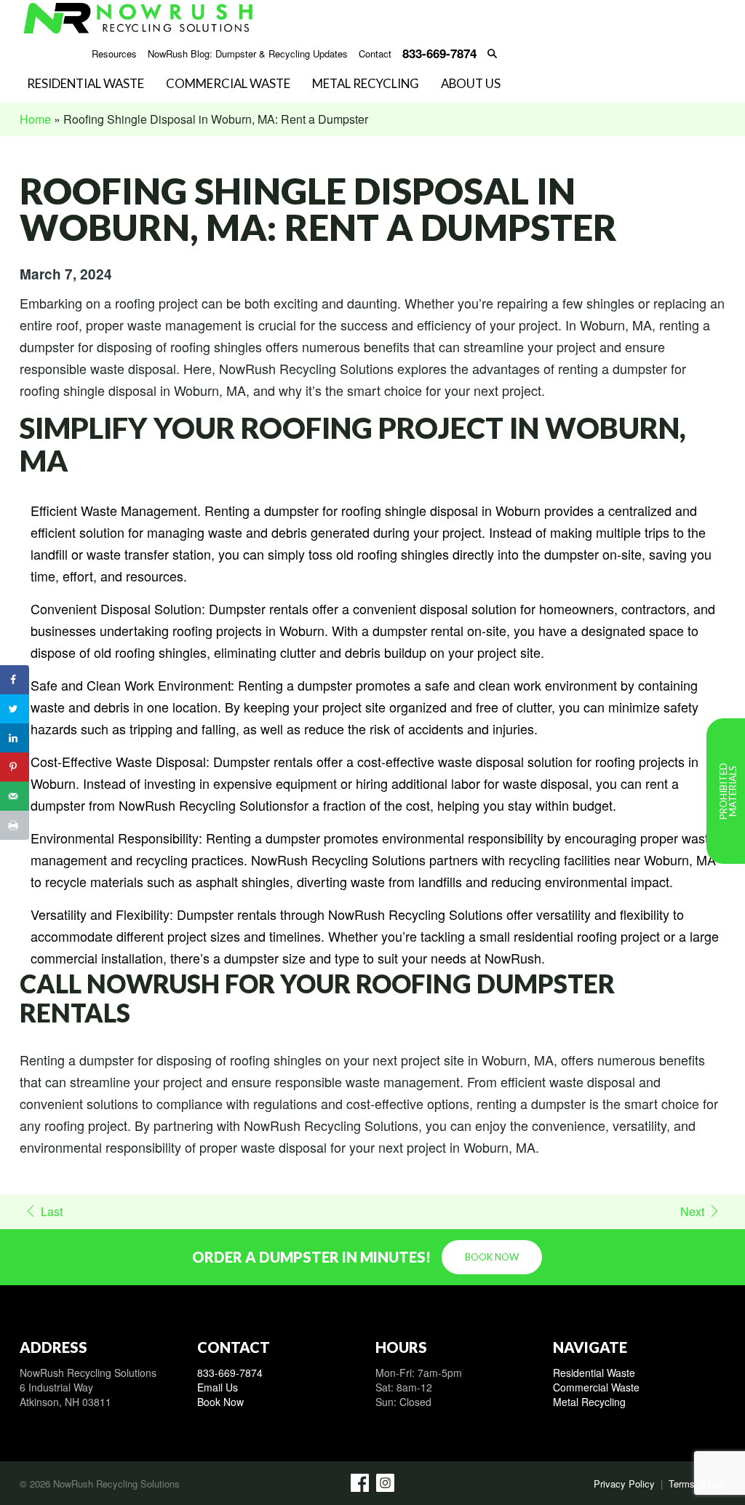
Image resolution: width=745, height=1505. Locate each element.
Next (692, 1211)
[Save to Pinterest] (14, 767)
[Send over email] (14, 796)
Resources (114, 54)
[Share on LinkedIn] (14, 737)
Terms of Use (697, 1483)
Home (35, 119)
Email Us (217, 1387)
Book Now (492, 1257)
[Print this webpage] (14, 825)
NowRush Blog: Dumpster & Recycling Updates (248, 54)
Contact (375, 54)
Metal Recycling (365, 84)
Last (52, 1211)
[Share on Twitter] (14, 708)
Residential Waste (85, 84)
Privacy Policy (624, 1483)
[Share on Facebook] (14, 679)
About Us (471, 84)
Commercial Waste (228, 84)
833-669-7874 (230, 1372)
